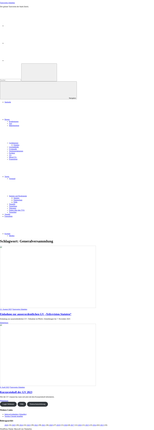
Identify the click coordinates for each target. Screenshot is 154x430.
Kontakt (7, 234)
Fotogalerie (9, 216)
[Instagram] (21, 43)
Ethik (15, 202)
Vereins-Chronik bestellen (14, 416)
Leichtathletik (14, 147)
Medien (11, 236)
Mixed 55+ (13, 157)
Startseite (8, 102)
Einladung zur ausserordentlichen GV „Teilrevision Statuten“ (35, 314)
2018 (66, 425)
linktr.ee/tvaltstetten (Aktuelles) (15, 414)
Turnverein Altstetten (7, 3)
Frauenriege (13, 159)
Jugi (10, 123)
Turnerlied (12, 212)
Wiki (22, 404)
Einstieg (16, 145)
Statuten (16, 198)
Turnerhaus (13, 206)
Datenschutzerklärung (37, 404)
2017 (72, 425)
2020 (51, 425)
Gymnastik (13, 149)
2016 (80, 425)
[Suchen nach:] (10, 80)
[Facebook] (21, 26)
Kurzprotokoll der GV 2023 (16, 392)
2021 (43, 425)
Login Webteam (8, 404)
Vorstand (12, 179)
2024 (21, 425)
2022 (36, 425)
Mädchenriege (14, 126)
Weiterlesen (4, 323)
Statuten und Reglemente (18, 196)
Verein (7, 177)
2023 (28, 425)
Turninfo (12, 204)
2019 (58, 425)
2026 (6, 425)
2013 (102, 425)
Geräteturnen (13, 143)
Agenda (7, 214)
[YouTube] (21, 61)
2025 (14, 425)
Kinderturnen (13, 121)
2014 (94, 425)
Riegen (7, 119)
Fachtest (12, 153)
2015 (87, 425)
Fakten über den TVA (17, 210)
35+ (10, 155)
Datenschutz (18, 200)
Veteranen (12, 208)
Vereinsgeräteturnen (16, 151)
